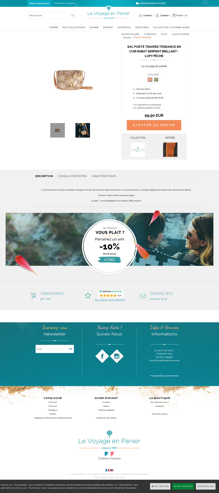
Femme (53, 27)
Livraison (106, 402)
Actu (164, 34)
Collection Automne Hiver (171, 27)
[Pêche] (150, 80)
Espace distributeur (39, 3)
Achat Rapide (180, 34)
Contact (147, 15)
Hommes (53, 406)
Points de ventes (160, 414)
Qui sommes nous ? (160, 402)
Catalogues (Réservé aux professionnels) (53, 418)
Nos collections (74, 27)
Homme (94, 27)
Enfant (108, 27)
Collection (159, 406)
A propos (150, 34)
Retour (106, 406)
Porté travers (142, 37)
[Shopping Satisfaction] (110, 292)
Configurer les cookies (106, 418)
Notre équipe (130, 34)
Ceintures (142, 27)
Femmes (53, 402)
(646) (119, 295)
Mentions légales (106, 410)
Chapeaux (124, 27)
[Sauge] (156, 80)
